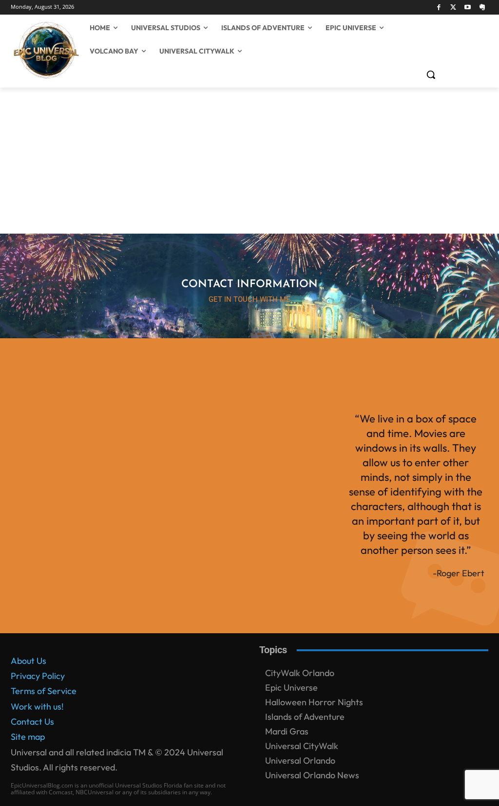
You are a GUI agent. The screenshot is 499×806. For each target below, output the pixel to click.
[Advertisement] (249, 160)
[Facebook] (439, 7)
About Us (28, 660)
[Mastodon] (482, 7)
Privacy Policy (38, 675)
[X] (453, 7)
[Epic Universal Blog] (18, 51)
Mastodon (30, 771)
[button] (430, 74)
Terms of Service (44, 690)
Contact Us (32, 721)
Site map (28, 736)
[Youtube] (468, 7)
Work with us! (37, 706)
